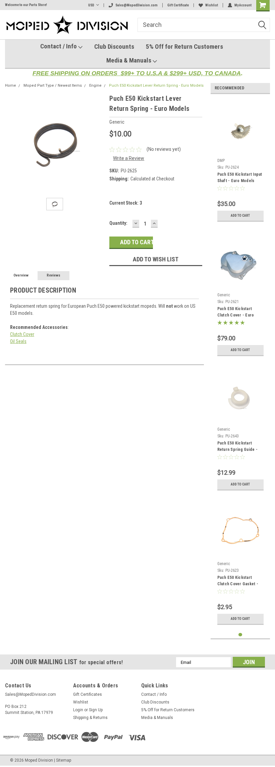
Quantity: (118, 223)
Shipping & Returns (90, 717)
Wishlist (211, 5)
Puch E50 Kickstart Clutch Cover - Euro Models (235, 312)
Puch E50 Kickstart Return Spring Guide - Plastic (237, 447)
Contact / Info (59, 46)
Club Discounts (114, 46)
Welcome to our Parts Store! (26, 5)
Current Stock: (125, 203)
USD (91, 5)
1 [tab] (240, 635)
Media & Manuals (129, 60)
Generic (223, 295)
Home (10, 85)
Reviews (53, 275)
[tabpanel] (240, 162)
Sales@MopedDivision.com (136, 5)
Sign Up (96, 710)
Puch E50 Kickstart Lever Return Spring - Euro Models (156, 85)
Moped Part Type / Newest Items (52, 85)
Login (78, 710)
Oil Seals (18, 341)
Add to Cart (240, 215)
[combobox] (204, 25)
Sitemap (63, 760)
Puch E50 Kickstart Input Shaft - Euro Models (239, 177)
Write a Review (128, 158)
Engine (95, 85)
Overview (21, 275)
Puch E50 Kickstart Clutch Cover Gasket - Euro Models (237, 581)
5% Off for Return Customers (184, 46)
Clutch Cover (22, 334)
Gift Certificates (87, 694)
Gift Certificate (178, 5)
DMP (221, 160)
